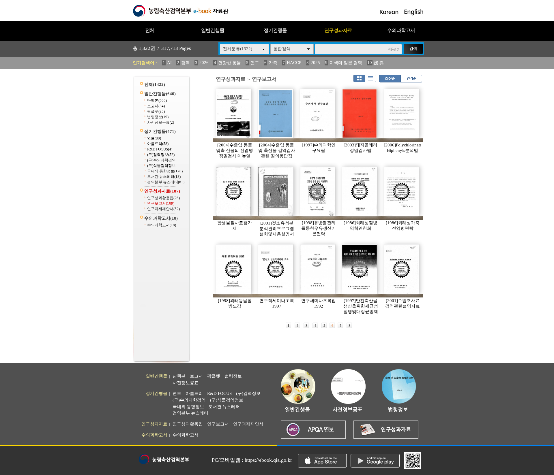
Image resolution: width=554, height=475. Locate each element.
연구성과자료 (338, 30)
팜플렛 (156, 111)
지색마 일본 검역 (346, 63)
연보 (154, 138)
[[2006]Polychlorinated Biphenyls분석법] (402, 113)
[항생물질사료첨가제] (234, 191)
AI (169, 62)
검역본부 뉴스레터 (165, 182)
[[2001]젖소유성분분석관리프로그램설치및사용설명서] (276, 191)
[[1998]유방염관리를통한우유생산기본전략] (318, 191)
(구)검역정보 (161, 154)
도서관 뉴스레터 (164, 176)
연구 (254, 63)
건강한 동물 (229, 63)
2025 (315, 62)
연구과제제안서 (163, 209)
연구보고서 (160, 203)
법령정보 (158, 117)
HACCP (294, 62)
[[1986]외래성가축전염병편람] (402, 191)
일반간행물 (212, 30)
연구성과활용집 (163, 198)
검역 (185, 63)
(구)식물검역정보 (161, 165)
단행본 (157, 100)
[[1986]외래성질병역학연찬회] (360, 191)
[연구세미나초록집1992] (318, 269)
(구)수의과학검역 (161, 160)
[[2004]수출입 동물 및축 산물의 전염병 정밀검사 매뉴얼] (234, 113)
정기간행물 (275, 30)
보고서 (156, 106)
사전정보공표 (160, 122)
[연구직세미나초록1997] (276, 269)
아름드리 (158, 144)
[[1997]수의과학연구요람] (318, 113)
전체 (149, 30)
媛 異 (379, 63)
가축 (273, 63)
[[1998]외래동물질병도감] (234, 269)
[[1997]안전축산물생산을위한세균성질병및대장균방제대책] (360, 269)
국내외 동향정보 (165, 171)
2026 (204, 62)
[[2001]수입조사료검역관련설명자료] (402, 269)
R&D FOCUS (159, 149)
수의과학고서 (401, 30)
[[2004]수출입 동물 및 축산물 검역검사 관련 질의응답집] (276, 113)
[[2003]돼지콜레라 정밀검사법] (360, 113)
